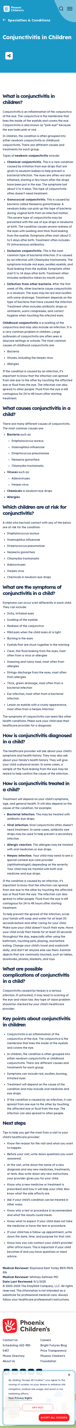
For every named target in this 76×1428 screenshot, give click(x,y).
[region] (39, 1398)
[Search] (61, 8)
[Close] (69, 1375)
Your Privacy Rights (20, 1398)
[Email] (9, 56)
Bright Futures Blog (53, 1345)
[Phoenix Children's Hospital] (14, 9)
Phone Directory (14, 1356)
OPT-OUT (37, 1407)
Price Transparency (53, 1350)
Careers (45, 1340)
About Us (9, 1361)
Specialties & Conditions (29, 20)
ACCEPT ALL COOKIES (54, 1417)
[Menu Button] (69, 8)
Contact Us (10, 1340)
